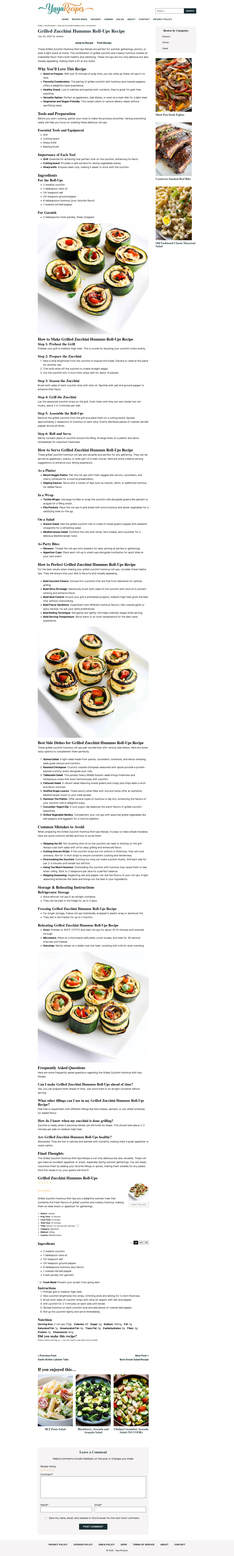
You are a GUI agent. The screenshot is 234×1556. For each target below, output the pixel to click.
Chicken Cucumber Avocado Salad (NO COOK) (131, 1430)
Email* (98, 1504)
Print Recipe (104, 42)
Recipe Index (50, 26)
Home (40, 26)
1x (135, 1242)
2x (141, 1242)
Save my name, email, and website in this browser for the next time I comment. (94, 1518)
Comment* (46, 1474)
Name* (44, 1504)
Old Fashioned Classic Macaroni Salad (175, 244)
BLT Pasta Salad (55, 1429)
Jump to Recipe (84, 42)
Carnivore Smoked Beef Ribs (173, 179)
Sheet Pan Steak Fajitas (170, 115)
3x (146, 1242)
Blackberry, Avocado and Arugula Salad (93, 1430)
